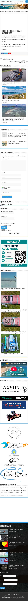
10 (15, 537)
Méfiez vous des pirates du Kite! (17, 559)
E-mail (3, 177)
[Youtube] (17, 3)
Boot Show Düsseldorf (8, 59)
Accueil (2, 11)
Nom (3, 172)
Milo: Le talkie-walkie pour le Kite (19, 488)
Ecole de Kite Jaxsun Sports (16, 529)
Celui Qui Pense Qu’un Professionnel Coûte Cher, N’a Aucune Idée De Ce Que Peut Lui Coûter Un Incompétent (13, 119)
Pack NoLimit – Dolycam (15, 536)
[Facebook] (12, 3)
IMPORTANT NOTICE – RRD (16, 492)
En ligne (6, 204)
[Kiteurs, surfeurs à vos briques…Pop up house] (4, 567)
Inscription (3, 229)
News (6, 11)
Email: (1, 584)
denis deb (10, 133)
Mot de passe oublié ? (6, 230)
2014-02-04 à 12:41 (22, 133)
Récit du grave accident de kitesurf (11, 100)
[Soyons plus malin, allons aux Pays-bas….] (4, 544)
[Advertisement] (14, 511)
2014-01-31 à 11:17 (22, 141)
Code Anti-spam (5, 192)
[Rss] (11, 3)
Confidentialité (16, 594)
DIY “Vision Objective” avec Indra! (18, 490)
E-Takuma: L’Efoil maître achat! (16, 495)
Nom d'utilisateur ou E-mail (7, 211)
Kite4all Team (11, 141)
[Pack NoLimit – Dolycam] (4, 537)
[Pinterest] (15, 3)
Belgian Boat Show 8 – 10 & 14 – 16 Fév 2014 (17, 61)
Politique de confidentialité (18, 597)
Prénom (2, 580)
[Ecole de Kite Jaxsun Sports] (4, 531)
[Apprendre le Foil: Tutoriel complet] (4, 554)
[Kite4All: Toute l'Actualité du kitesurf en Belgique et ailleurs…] (14, 6)
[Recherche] (27, 1)
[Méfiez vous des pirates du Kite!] (4, 561)
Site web (4, 182)
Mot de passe (4, 216)
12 (15, 531)
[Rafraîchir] (4, 188)
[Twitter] (14, 3)
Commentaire (5, 159)
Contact (10, 594)
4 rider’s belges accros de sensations (11, 83)
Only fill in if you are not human (8, 223)
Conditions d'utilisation (14, 599)
